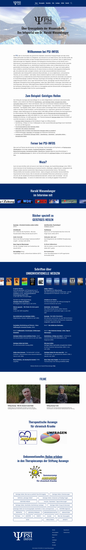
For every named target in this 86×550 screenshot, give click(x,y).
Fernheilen (16, 325)
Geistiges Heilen (56, 117)
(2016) (14, 226)
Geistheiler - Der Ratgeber (51, 307)
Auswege (46, 316)
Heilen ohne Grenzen (19, 352)
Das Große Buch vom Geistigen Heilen (24, 316)
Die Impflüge (17, 251)
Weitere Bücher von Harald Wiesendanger (41, 366)
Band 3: (46, 330)
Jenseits (30, 149)
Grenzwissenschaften (32, 151)
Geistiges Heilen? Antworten (23, 121)
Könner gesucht (18, 307)
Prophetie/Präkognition (39, 149)
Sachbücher (26, 105)
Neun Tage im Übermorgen (21, 244)
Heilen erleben (53, 456)
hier (34, 88)
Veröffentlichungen (25, 153)
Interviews (29, 132)
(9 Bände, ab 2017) (49, 226)
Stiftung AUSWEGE (37, 113)
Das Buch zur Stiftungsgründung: (22, 300)
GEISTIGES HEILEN (42, 219)
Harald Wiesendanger (20, 78)
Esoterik (48, 151)
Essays (24, 132)
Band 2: (15, 330)
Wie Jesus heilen (48, 343)
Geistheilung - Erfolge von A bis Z (53, 336)
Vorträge (37, 132)
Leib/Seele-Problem (55, 153)
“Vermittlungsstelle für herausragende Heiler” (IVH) (24, 294)
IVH (60, 322)
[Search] (71, 3)
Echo (32, 86)
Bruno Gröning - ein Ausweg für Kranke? (24, 359)
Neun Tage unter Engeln (51, 359)
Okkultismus (41, 151)
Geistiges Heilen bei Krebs (20, 343)
